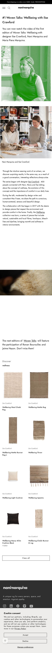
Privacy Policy (20, 628)
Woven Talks (30, 340)
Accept (25, 635)
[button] (5, 8)
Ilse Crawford (33, 181)
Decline (25, 641)
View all (26, 558)
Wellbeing (40, 212)
